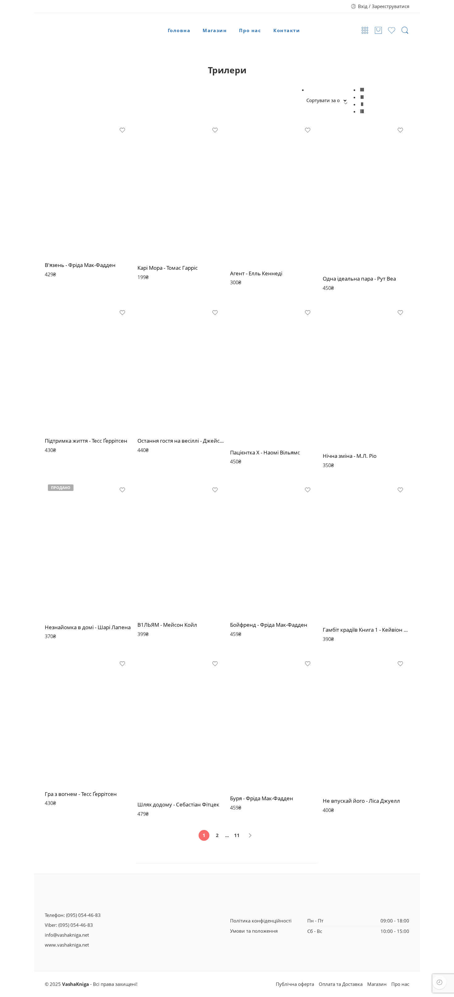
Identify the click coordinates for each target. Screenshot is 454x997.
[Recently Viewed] (439, 982)
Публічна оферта (295, 984)
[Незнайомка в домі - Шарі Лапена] (88, 549)
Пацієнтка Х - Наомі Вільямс (265, 452)
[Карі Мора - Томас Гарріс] (180, 190)
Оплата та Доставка (341, 984)
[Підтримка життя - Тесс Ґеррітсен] (88, 368)
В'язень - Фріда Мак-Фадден (80, 265)
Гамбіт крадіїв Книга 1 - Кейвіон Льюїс (366, 629)
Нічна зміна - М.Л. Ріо (349, 455)
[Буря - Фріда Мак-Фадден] (273, 722)
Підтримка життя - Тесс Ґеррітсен (86, 440)
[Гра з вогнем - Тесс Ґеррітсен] (88, 720)
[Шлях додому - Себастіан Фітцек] (180, 725)
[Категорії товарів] (365, 30)
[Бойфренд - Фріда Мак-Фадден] (273, 548)
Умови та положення (254, 931)
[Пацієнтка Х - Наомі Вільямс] (273, 374)
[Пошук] (405, 30)
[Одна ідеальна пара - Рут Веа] (366, 196)
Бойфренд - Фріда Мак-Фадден (268, 624)
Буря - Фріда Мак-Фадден (261, 798)
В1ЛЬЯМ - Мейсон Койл (167, 624)
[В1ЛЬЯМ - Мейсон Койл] (180, 548)
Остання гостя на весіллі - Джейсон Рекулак (180, 440)
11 (237, 835)
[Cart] (378, 30)
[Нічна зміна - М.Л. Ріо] (366, 375)
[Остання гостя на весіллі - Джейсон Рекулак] (180, 368)
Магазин (215, 30)
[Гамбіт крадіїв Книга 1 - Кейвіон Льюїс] (366, 551)
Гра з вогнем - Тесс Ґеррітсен (81, 793)
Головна (179, 30)
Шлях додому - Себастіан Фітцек (178, 804)
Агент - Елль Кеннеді (256, 273)
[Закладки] (122, 130)
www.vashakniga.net (67, 945)
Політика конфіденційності (261, 921)
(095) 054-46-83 (83, 915)
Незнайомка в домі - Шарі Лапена (88, 627)
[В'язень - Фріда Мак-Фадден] (88, 189)
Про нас (250, 30)
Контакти (286, 30)
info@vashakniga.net (67, 935)
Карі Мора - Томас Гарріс (167, 267)
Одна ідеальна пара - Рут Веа (359, 278)
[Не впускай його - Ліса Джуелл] (366, 723)
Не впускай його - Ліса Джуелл (361, 800)
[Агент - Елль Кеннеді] (273, 193)
